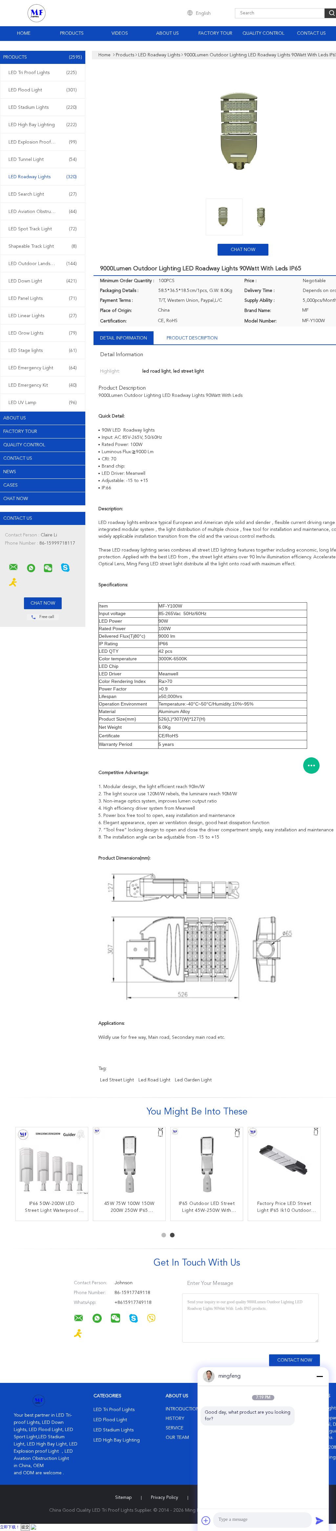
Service (174, 1428)
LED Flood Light (43, 90)
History (175, 1418)
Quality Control (263, 33)
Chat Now (15, 498)
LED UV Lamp (43, 402)
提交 (25, 1527)
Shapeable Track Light (43, 246)
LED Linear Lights (43, 316)
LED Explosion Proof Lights (43, 142)
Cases (10, 485)
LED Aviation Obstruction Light (43, 211)
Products (72, 33)
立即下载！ (10, 1527)
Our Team (177, 1437)
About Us (167, 33)
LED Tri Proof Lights (43, 72)
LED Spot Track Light (43, 229)
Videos (120, 33)
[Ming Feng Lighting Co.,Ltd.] (13, 567)
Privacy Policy (164, 1497)
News (9, 472)
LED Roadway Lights (43, 177)
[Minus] (320, 1376)
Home (24, 33)
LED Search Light (43, 194)
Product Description (192, 338)
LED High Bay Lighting (43, 125)
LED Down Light (43, 281)
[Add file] (206, 1520)
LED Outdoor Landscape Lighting (43, 264)
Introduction (183, 1409)
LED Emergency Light (43, 368)
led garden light (193, 1080)
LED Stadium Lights (43, 107)
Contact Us (311, 33)
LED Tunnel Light (43, 159)
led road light (154, 1080)
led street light (117, 1080)
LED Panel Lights (43, 298)
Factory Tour (215, 33)
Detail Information (123, 338)
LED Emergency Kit (43, 385)
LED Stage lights (43, 350)
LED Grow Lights (43, 333)
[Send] (319, 1520)
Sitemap (123, 1497)
